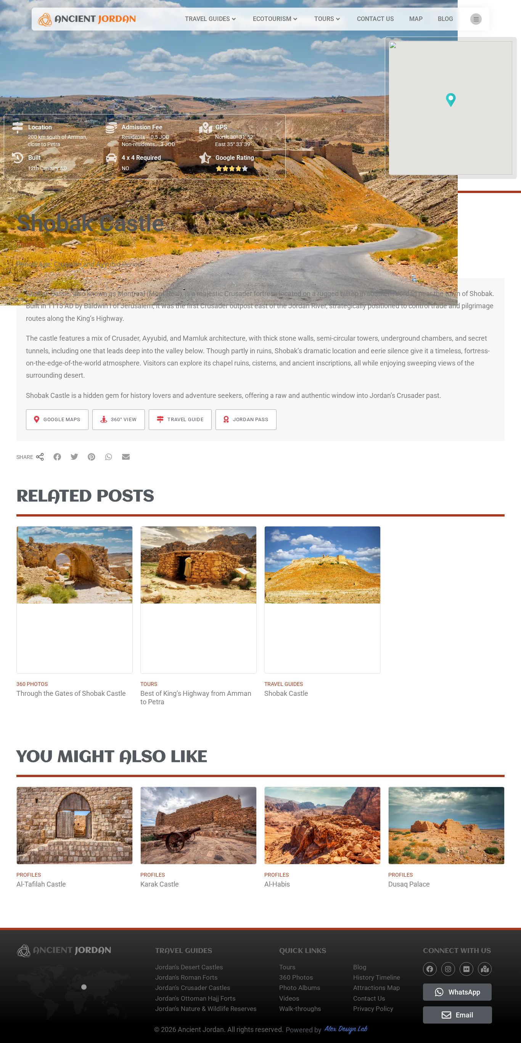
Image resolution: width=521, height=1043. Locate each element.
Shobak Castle (286, 693)
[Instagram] (448, 969)
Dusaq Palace (409, 884)
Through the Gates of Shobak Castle (71, 693)
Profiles (30, 244)
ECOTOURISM (272, 19)
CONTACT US (375, 19)
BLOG (445, 19)
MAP (416, 19)
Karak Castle (159, 884)
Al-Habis (277, 884)
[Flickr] (466, 969)
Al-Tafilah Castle (41, 884)
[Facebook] (430, 969)
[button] (451, 100)
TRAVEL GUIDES (207, 19)
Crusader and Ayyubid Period (98, 264)
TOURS (324, 19)
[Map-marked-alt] (485, 969)
